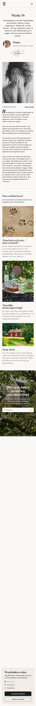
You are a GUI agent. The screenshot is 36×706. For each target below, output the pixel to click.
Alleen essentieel (18, 699)
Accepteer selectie (18, 694)
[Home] (4, 4)
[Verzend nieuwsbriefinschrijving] (31, 410)
